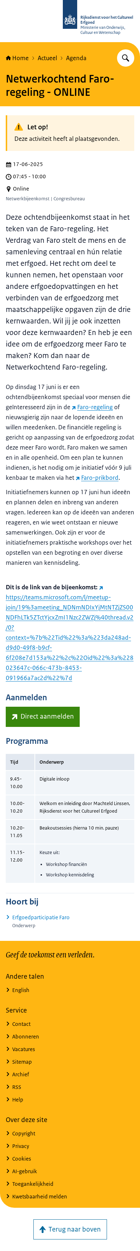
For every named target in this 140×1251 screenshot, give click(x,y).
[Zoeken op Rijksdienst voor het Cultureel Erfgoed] (125, 58)
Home (20, 58)
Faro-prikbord (99, 478)
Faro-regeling (95, 407)
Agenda (76, 58)
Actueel (47, 58)
